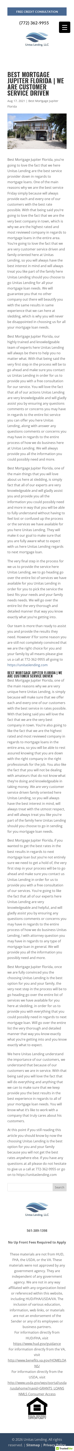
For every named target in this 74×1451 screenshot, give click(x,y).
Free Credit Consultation (37, 11)
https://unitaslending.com (27, 665)
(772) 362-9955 (34, 22)
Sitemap (33, 1445)
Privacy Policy (54, 1445)
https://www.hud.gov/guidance (37, 1343)
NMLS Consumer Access (37, 1394)
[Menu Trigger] (64, 27)
